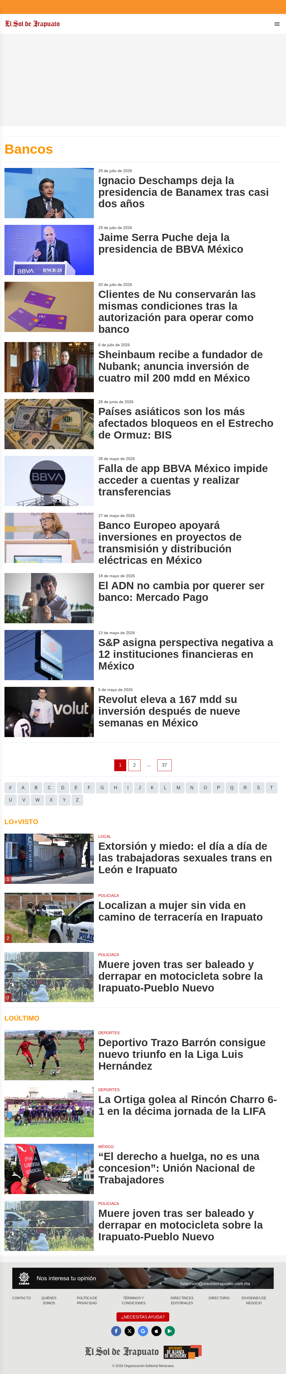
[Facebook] (116, 1331)
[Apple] (156, 1331)
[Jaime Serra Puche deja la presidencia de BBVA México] (49, 250)
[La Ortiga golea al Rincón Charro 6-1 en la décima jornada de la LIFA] (49, 1112)
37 (164, 765)
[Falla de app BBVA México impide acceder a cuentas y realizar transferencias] (49, 481)
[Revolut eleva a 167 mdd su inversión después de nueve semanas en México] (49, 712)
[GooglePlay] (170, 1331)
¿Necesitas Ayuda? (143, 1317)
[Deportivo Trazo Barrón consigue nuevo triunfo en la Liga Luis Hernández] (49, 1055)
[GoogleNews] (143, 1331)
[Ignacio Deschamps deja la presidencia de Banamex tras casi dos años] (49, 193)
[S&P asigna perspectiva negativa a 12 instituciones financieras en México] (49, 655)
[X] (130, 1331)
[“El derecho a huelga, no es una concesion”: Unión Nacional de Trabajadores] (49, 1169)
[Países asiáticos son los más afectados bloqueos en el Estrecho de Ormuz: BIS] (49, 424)
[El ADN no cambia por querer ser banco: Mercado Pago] (49, 598)
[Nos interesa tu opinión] (143, 1278)
